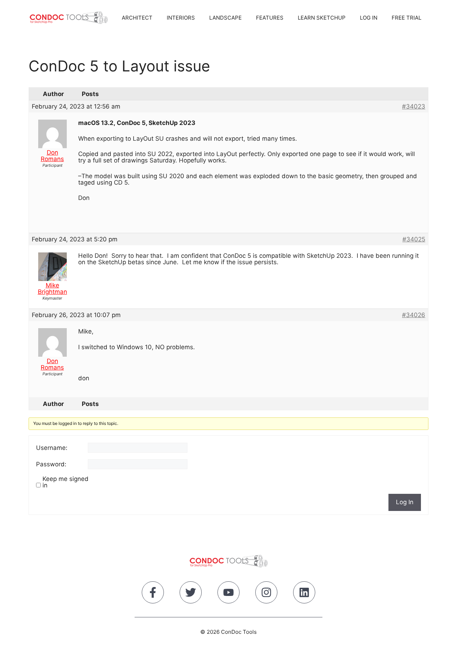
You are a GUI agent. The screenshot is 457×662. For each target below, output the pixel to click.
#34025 (413, 239)
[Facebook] (153, 593)
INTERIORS (181, 17)
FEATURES (269, 17)
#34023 (413, 106)
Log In (404, 502)
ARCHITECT (137, 17)
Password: (51, 464)
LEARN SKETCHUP (322, 17)
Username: (51, 448)
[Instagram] (266, 593)
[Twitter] (191, 593)
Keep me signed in (65, 482)
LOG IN (368, 17)
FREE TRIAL (406, 17)
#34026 (413, 315)
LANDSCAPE (225, 17)
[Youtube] (228, 593)
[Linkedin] (304, 593)
